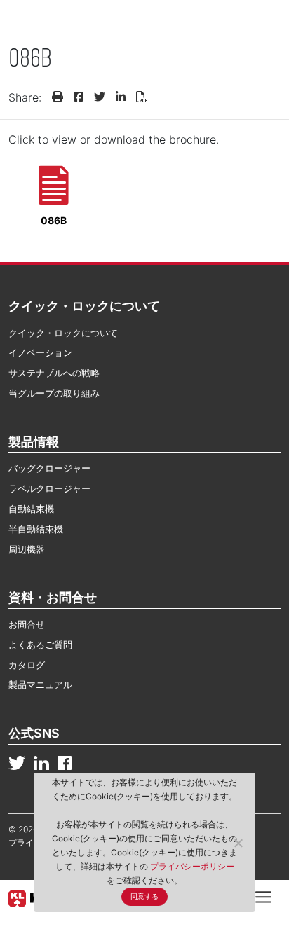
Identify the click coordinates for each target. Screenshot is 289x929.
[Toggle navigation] (263, 896)
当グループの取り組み (54, 393)
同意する (144, 896)
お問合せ (26, 624)
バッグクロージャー (49, 468)
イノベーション (40, 352)
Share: (24, 97)
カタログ (26, 664)
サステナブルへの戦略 (54, 372)
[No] (238, 843)
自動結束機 (31, 508)
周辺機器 (26, 549)
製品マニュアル (40, 684)
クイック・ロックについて (63, 332)
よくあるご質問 (40, 644)
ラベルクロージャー (49, 488)
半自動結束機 (35, 529)
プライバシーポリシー (192, 866)
